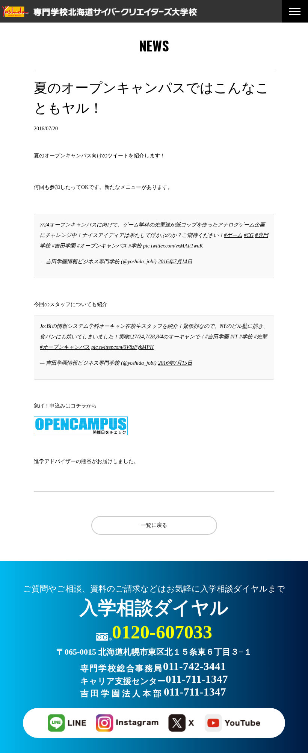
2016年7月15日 (175, 363)
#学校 (135, 246)
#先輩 (260, 337)
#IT (234, 337)
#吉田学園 (63, 246)
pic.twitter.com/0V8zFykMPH (122, 347)
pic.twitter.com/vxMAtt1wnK (173, 246)
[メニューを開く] (295, 11)
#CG (249, 235)
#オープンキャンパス (102, 246)
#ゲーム (233, 235)
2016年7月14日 (175, 261)
